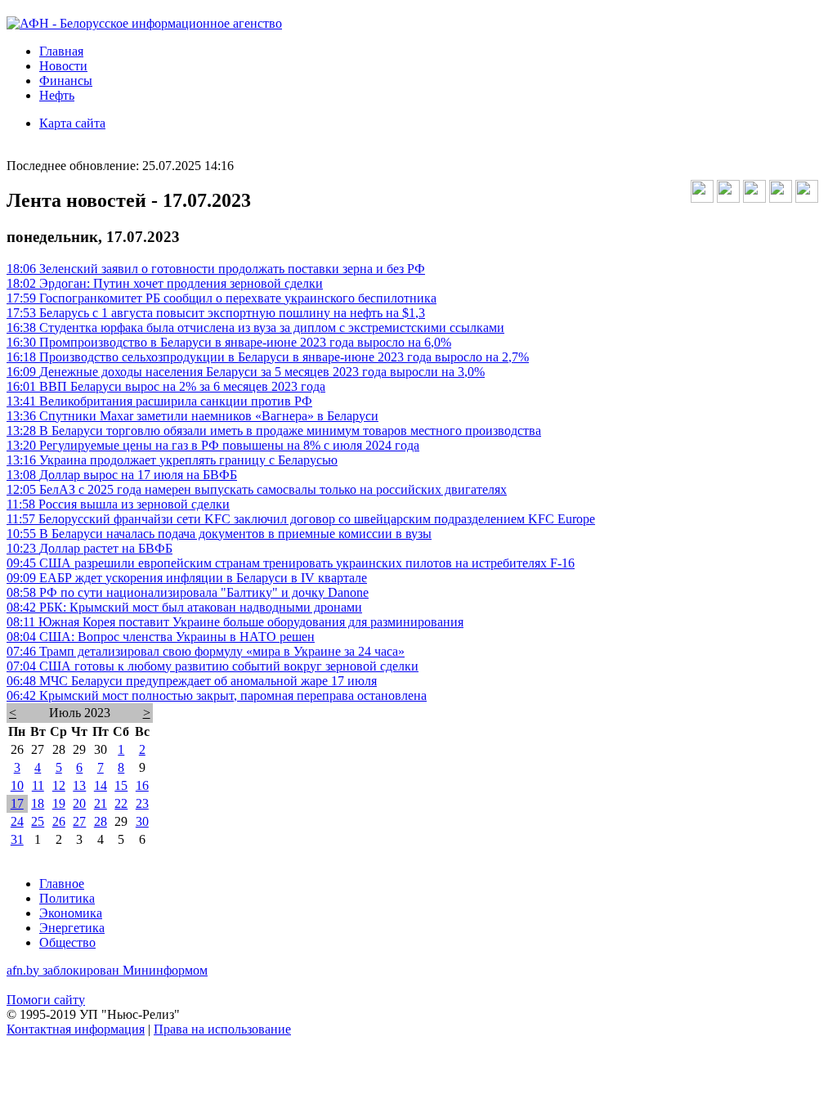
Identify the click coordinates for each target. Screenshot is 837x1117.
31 (17, 839)
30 (142, 821)
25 (37, 821)
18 (37, 803)
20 (79, 803)
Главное (61, 883)
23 (142, 803)
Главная (61, 51)
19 (58, 803)
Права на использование (222, 1029)
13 (79, 785)
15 (121, 785)
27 (79, 821)
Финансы (65, 80)
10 (17, 785)
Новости (63, 66)
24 (17, 821)
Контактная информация (76, 1029)
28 (100, 821)
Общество (67, 942)
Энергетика (72, 928)
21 (100, 803)
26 (58, 821)
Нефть (56, 95)
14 (100, 785)
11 (38, 785)
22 (121, 803)
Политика (67, 898)
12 (58, 785)
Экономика (70, 913)
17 (17, 803)
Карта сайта (72, 123)
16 (142, 785)
